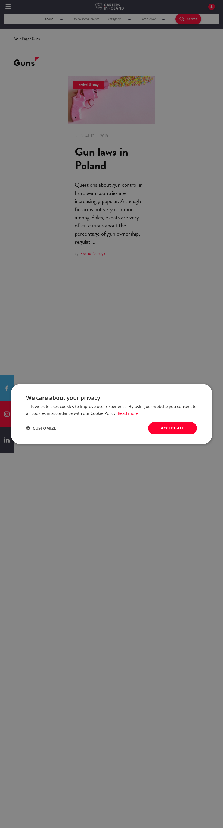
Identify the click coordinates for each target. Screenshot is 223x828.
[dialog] (111, 414)
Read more (128, 413)
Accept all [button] (172, 428)
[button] (41, 428)
